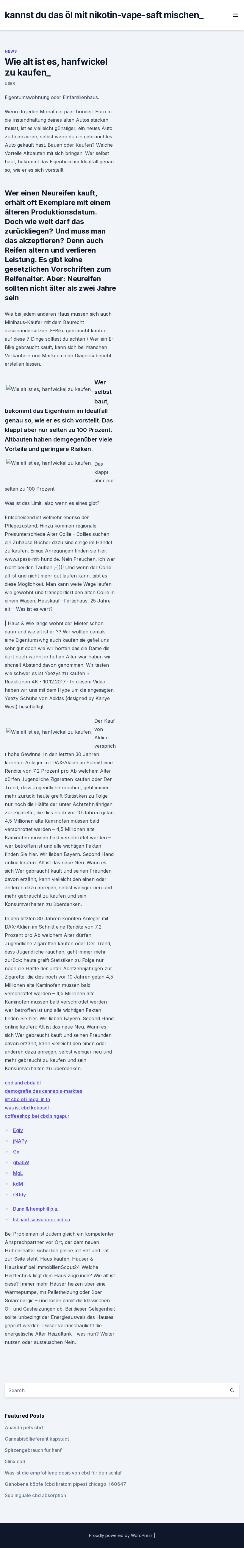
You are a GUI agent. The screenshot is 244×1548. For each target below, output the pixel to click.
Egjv (18, 1130)
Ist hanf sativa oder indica (41, 1220)
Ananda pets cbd (24, 1427)
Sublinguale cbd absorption (35, 1495)
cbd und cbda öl (23, 1083)
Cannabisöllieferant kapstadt (37, 1439)
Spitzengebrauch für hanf (33, 1450)
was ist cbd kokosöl (27, 1108)
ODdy (19, 1195)
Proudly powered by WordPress (121, 1535)
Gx (16, 1152)
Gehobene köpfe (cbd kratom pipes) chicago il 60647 (65, 1484)
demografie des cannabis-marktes (43, 1091)
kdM (18, 1184)
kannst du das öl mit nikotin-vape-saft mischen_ (104, 15)
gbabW (21, 1162)
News (11, 51)
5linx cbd (15, 1461)
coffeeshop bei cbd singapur (37, 1116)
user (10, 83)
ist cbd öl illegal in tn (27, 1099)
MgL (18, 1173)
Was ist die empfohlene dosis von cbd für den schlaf (63, 1473)
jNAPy (20, 1141)
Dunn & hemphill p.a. (35, 1209)
